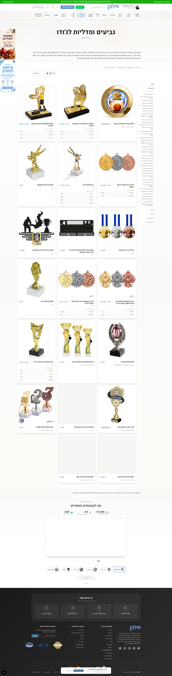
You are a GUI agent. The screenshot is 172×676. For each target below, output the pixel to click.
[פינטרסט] (134, 645)
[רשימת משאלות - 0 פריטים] (57, 7)
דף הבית (138, 67)
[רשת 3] (47, 73)
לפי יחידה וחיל (73, 15)
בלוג (111, 638)
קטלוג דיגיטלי (108, 635)
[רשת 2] (50, 73)
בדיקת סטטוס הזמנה (8, 2)
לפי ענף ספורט (82, 15)
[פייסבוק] (120, 645)
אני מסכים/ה (78, 670)
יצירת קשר (80, 7)
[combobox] (38, 73)
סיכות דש (97, 15)
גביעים (104, 15)
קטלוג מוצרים (108, 632)
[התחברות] (52, 7)
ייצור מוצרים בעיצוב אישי (38, 15)
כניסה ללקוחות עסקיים (38, 7)
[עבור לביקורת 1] (99, 558)
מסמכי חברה (109, 649)
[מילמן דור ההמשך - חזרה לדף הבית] (113, 7)
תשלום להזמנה (108, 652)
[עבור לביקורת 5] (78, 558)
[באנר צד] (7, 44)
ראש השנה (119, 15)
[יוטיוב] (138, 645)
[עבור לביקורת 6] (73, 558)
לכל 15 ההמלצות (87, 574)
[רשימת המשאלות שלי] (57, 7)
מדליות (113, 15)
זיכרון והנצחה (63, 15)
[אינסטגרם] (129, 645)
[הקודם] (126, 536)
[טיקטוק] (124, 645)
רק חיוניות (69, 670)
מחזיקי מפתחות (90, 15)
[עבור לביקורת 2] (93, 558)
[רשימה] (53, 73)
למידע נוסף (97, 672)
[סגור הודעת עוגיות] (63, 671)
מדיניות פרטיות (47, 669)
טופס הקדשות (108, 655)
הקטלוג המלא (137, 15)
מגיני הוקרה (128, 15)
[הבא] (46, 536)
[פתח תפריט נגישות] (3, 672)
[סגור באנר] (14, 30)
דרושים (110, 644)
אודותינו (110, 629)
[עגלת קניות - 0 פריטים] (48, 7)
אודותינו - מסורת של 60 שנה (162, 2)
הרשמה (35, 632)
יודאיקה (47, 15)
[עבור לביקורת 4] (83, 558)
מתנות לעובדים (80, 644)
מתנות (56, 15)
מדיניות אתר (57, 669)
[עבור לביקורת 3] (88, 558)
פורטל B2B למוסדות (107, 647)
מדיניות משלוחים (36, 669)
